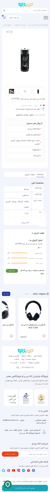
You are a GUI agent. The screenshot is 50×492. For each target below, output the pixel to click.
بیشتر (27, 294)
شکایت (16, 359)
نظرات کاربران (29, 174)
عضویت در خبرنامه (10, 454)
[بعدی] (4, 293)
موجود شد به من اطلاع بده (25, 488)
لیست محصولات (20, 25)
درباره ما (22, 362)
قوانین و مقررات (13, 356)
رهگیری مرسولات (33, 362)
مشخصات (40, 174)
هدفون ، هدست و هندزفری (25, 115)
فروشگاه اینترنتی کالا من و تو (38, 25)
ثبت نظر (11, 271)
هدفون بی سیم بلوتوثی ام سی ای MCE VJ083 (33, 326)
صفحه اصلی (38, 356)
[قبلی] (7, 293)
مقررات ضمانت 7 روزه (28, 359)
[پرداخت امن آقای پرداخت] (11, 399)
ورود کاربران (13, 17)
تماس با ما (14, 362)
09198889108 (28, 367)
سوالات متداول (26, 356)
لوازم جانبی (7, 25)
